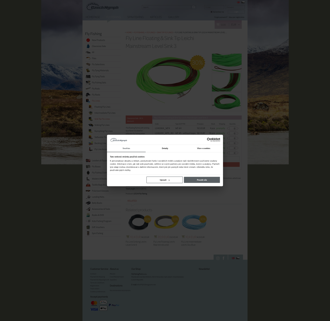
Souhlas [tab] (126, 148)
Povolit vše (202, 180)
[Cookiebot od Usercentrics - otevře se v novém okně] (209, 140)
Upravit (163, 180)
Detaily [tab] (165, 148)
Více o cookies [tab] (203, 148)
